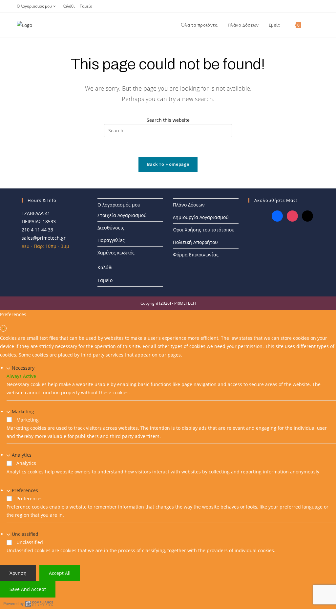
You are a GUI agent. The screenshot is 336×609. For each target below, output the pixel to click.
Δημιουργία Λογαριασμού (201, 217)
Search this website (168, 120)
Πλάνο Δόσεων (189, 205)
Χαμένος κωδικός (116, 253)
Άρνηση (18, 573)
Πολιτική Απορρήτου (195, 242)
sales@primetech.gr (44, 238)
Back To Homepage (168, 164)
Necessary (23, 368)
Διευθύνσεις (110, 228)
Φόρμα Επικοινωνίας (196, 254)
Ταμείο (86, 6)
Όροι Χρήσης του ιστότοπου (204, 230)
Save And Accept (28, 589)
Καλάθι (68, 6)
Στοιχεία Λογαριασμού (122, 215)
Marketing (23, 411)
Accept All (60, 573)
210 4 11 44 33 (37, 230)
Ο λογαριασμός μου (34, 6)
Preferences (25, 490)
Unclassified (25, 534)
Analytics (22, 455)
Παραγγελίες (111, 240)
